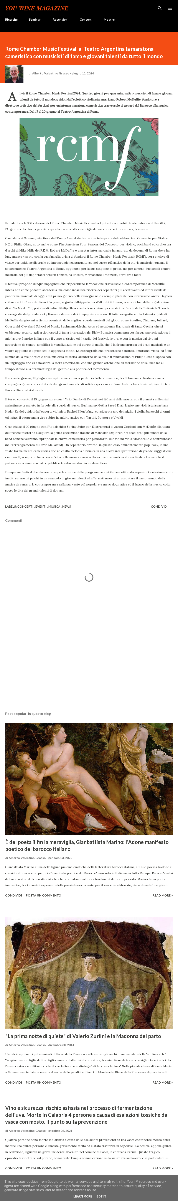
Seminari (35, 19)
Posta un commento (43, 895)
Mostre (109, 19)
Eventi (41, 506)
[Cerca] (159, 7)
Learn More (82, 1196)
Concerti (86, 19)
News (66, 506)
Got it (101, 1196)
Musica (54, 506)
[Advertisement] (89, 667)
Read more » (163, 895)
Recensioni (60, 19)
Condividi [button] (159, 506)
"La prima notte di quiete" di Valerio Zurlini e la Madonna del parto (83, 1036)
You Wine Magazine (37, 8)
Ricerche (11, 19)
